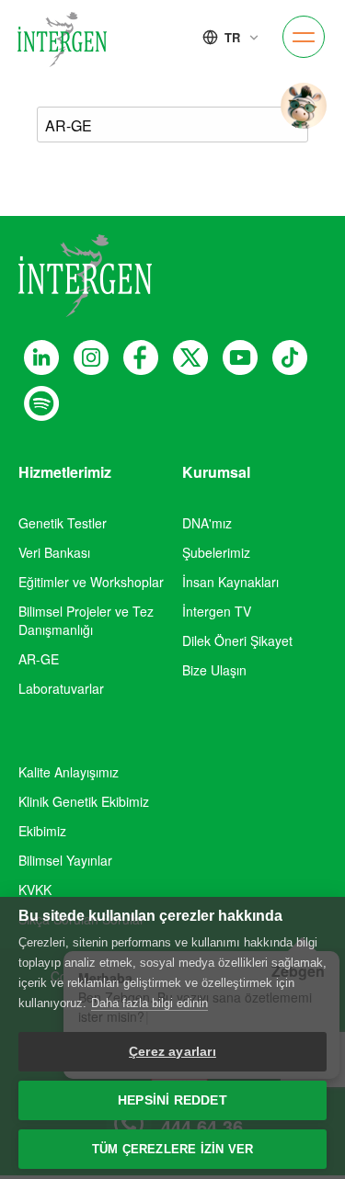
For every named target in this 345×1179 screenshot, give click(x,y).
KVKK (35, 889)
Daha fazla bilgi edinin (149, 1003)
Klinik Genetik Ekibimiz (83, 801)
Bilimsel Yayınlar (65, 860)
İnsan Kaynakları (230, 581)
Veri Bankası (54, 552)
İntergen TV (216, 611)
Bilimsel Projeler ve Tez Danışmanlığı (86, 620)
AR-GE (38, 659)
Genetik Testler (62, 523)
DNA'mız (207, 523)
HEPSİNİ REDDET (172, 1100)
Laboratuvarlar (61, 688)
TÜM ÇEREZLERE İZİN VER (172, 1149)
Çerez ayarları (172, 1052)
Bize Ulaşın (214, 670)
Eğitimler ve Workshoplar (91, 581)
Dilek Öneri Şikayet (237, 640)
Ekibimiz (42, 831)
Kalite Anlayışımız (68, 772)
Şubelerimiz (216, 552)
